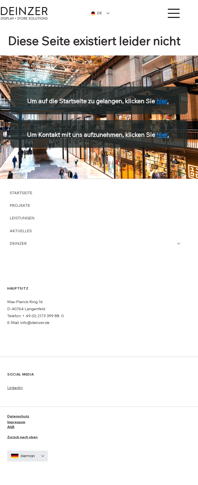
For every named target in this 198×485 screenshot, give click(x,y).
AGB (10, 427)
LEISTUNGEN (22, 218)
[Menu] (174, 13)
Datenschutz (18, 416)
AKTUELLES (21, 230)
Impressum (16, 422)
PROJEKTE (20, 205)
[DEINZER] (179, 243)
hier (161, 101)
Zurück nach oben (22, 437)
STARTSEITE (21, 192)
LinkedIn (15, 387)
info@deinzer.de (35, 322)
